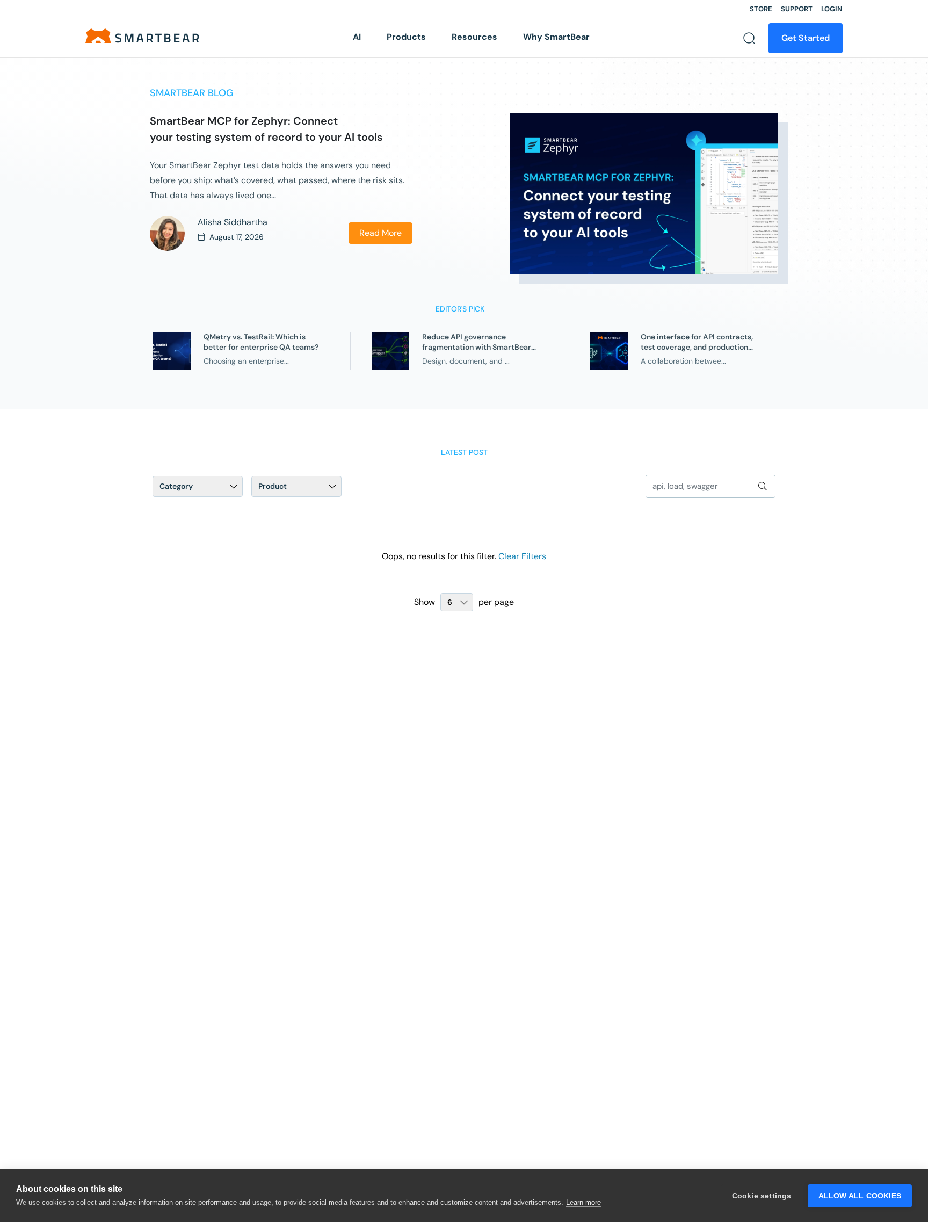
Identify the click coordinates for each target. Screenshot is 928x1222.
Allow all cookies (859, 1196)
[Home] (142, 35)
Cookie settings (762, 1196)
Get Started (805, 38)
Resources (474, 36)
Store (761, 8)
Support (797, 8)
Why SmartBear (556, 36)
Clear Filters (522, 556)
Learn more (583, 1202)
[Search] (749, 38)
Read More (380, 232)
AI (357, 36)
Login (832, 8)
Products (406, 36)
